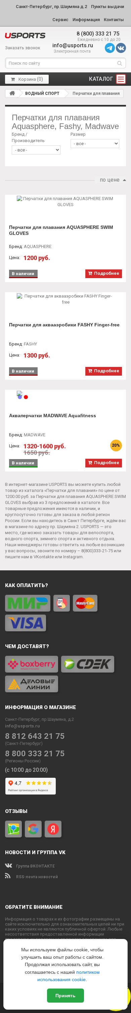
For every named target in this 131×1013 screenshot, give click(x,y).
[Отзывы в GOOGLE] (33, 829)
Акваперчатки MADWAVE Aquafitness (52, 415)
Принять (65, 995)
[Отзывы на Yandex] (53, 829)
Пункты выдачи (107, 6)
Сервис (60, 19)
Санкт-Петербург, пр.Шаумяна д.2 (51, 6)
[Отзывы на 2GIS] (13, 829)
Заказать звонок (22, 47)
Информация (86, 19)
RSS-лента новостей (36, 877)
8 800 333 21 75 (35, 753)
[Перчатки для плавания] (25, 36)
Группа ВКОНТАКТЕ (35, 866)
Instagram (73, 556)
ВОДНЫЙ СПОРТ (42, 93)
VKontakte (44, 556)
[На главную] (12, 93)
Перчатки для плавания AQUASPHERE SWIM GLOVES (61, 230)
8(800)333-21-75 (97, 550)
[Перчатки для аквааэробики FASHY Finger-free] (65, 299)
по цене (110, 180)
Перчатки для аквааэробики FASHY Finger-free (64, 324)
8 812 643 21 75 (35, 736)
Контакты (114, 19)
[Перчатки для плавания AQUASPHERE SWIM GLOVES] (65, 202)
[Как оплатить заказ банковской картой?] (65, 613)
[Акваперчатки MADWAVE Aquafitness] (65, 393)
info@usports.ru (72, 45)
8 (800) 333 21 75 (98, 33)
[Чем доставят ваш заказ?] (65, 674)
